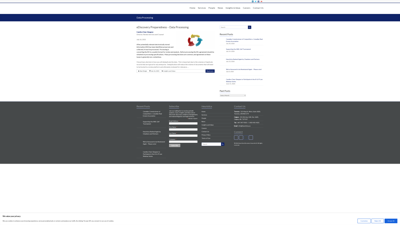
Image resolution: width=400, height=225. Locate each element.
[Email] (251, 137)
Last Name (173, 133)
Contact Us (258, 8)
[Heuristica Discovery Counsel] (150, 11)
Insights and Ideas (169, 71)
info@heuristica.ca (244, 126)
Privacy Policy (206, 135)
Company (172, 139)
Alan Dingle (143, 71)
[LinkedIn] (236, 137)
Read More (192, 67)
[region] (200, 219)
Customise (364, 221)
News (220, 8)
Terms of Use (206, 138)
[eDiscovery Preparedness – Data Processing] (195, 48)
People (211, 8)
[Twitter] (241, 137)
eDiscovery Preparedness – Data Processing (163, 27)
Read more (210, 71)
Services (202, 8)
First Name (173, 127)
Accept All (391, 221)
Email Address (174, 121)
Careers (246, 8)
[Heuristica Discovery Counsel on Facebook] (246, 137)
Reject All (377, 221)
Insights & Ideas (233, 8)
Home (192, 8)
